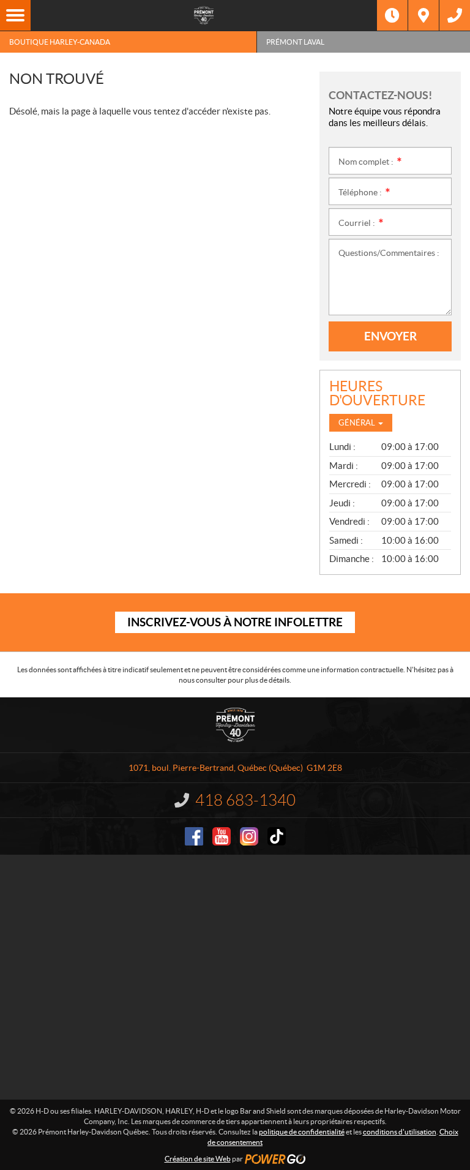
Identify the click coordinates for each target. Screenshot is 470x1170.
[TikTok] (276, 836)
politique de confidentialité (302, 1132)
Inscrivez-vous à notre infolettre (235, 622)
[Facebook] (194, 836)
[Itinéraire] (423, 15)
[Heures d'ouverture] (392, 15)
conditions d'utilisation (399, 1132)
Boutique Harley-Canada (59, 42)
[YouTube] (221, 836)
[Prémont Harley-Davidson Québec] (204, 15)
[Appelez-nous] (454, 15)
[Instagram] (249, 836)
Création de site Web (198, 1159)
